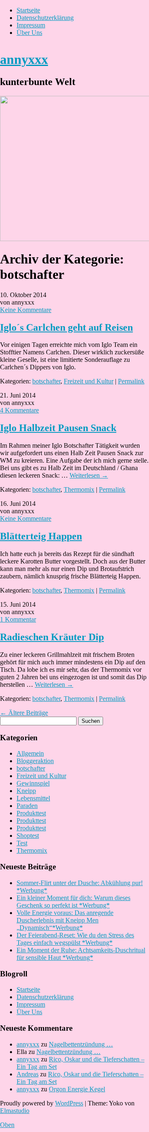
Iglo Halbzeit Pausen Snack (58, 427)
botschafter (46, 381)
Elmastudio (14, 1110)
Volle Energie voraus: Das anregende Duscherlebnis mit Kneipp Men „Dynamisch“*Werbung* (65, 920)
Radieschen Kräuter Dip (52, 637)
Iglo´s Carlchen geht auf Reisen (66, 327)
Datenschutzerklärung (45, 17)
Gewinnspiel (33, 783)
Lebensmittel (33, 798)
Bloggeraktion (35, 760)
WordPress (69, 1103)
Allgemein (30, 753)
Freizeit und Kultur (88, 381)
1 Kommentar (18, 619)
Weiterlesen (89, 475)
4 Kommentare (19, 410)
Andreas (27, 1074)
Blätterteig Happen (41, 536)
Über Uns (29, 32)
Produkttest (31, 813)
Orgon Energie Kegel (77, 1089)
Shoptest (28, 835)
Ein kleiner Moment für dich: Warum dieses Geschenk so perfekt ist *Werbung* (73, 901)
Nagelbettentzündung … (81, 1044)
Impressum (31, 25)
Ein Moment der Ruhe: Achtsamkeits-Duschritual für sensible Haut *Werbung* (81, 954)
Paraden (27, 805)
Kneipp (26, 790)
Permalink (131, 381)
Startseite (28, 10)
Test (22, 843)
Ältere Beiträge (24, 712)
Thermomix (79, 489)
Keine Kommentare (25, 309)
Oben (7, 1124)
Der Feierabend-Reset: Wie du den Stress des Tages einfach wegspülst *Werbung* (75, 939)
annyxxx (24, 59)
